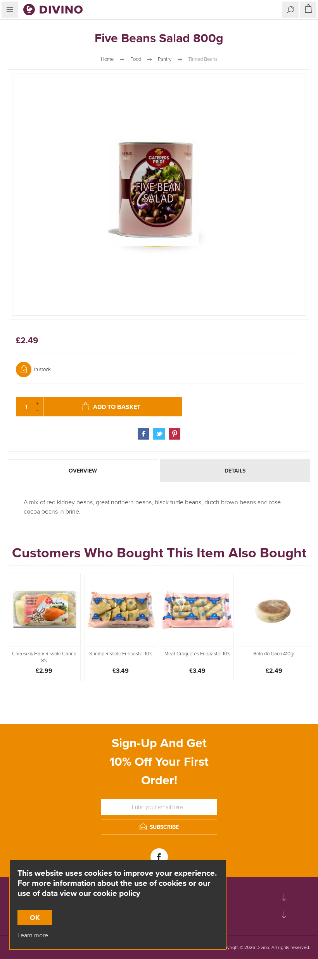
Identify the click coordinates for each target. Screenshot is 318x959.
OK (35, 918)
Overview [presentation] (83, 471)
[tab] (83, 470)
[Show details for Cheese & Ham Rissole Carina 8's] (44, 610)
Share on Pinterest (174, 434)
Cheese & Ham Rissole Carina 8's (44, 657)
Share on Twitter (159, 434)
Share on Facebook (143, 434)
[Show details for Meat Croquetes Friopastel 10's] (197, 610)
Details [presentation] (235, 471)
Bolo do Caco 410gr (274, 653)
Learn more (32, 935)
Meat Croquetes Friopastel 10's (197, 653)
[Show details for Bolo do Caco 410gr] (274, 610)
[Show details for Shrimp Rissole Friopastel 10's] (121, 610)
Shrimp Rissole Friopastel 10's (120, 653)
